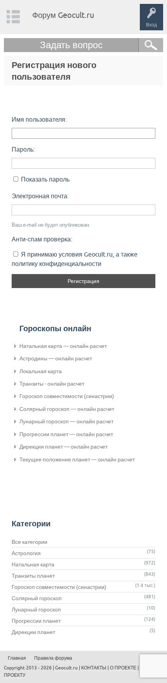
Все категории (29, 542)
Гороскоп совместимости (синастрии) (66, 396)
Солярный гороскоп (37, 598)
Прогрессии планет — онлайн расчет (66, 434)
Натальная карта (33, 564)
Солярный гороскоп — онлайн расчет (66, 409)
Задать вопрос (71, 45)
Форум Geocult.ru (63, 14)
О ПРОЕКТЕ (123, 668)
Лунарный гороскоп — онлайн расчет (66, 421)
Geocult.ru (66, 668)
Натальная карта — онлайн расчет (63, 346)
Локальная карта (40, 371)
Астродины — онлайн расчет (55, 358)
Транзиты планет (33, 576)
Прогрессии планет (36, 621)
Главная (17, 658)
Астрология (26, 553)
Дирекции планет (33, 632)
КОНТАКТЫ (93, 668)
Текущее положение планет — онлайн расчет (77, 459)
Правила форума (53, 658)
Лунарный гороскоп (36, 609)
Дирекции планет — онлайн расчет (63, 447)
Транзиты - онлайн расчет (51, 384)
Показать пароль (44, 179)
